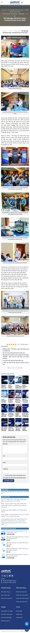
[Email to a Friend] (16, 368)
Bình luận (5, 443)
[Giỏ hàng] (22, 2)
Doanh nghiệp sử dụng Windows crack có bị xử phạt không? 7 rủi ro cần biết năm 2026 (15, 515)
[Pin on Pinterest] (19, 368)
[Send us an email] (5, 576)
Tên (4, 456)
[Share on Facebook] (11, 368)
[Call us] (7, 576)
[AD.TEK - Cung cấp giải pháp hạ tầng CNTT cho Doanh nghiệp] (15, 2)
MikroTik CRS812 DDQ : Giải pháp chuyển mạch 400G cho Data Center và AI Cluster (13, 500)
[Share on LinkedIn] (21, 368)
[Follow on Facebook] (2, 576)
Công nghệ (21, 13)
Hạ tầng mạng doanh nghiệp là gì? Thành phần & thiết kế (14, 511)
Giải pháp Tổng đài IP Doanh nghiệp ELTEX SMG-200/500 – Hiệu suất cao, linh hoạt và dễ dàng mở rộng (16, 356)
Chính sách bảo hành (21, 601)
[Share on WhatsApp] (9, 368)
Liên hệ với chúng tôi (6, 598)
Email (4, 462)
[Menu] (2, 2)
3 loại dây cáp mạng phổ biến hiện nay (13, 360)
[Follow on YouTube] (12, 576)
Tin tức (10, 31)
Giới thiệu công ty (6, 592)
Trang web (5, 468)
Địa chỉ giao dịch (5, 595)
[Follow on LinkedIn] (10, 576)
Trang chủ (4, 10)
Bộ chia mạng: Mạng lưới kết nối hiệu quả (14, 353)
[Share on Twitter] (14, 368)
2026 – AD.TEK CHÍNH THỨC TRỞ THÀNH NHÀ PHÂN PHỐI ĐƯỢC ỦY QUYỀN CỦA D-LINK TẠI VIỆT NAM (13, 505)
